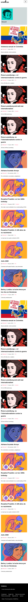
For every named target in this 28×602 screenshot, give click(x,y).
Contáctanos (4, 594)
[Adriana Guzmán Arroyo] (14, 159)
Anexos (16, 144)
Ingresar (21, 595)
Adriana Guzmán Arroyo (10, 170)
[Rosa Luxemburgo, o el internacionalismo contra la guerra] (14, 64)
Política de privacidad (5, 595)
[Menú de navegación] (25, 2)
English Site (10, 594)
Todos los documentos (20, 594)
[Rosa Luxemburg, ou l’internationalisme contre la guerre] (14, 126)
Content (16, 111)
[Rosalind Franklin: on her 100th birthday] (14, 188)
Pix (15, 49)
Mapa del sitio (15, 595)
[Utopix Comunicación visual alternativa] (5, 2)
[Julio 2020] (14, 250)
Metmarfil (4, 49)
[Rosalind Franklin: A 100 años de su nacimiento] (14, 219)
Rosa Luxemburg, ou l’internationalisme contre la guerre (11, 139)
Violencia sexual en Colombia (12, 47)
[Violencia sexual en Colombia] (14, 35)
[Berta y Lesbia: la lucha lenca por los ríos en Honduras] (14, 278)
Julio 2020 (5, 261)
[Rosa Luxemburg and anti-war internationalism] (14, 95)
